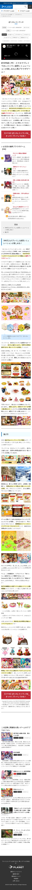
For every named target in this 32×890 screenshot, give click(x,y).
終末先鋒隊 (16, 752)
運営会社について (16, 876)
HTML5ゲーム (16, 37)
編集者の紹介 (16, 874)
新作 (15, 773)
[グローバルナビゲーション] (30, 7)
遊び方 (7, 232)
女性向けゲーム (24, 37)
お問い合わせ (16, 880)
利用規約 (16, 878)
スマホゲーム (27, 34)
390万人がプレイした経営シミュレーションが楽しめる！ (17, 229)
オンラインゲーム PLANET (6, 7)
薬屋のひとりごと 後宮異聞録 (21, 771)
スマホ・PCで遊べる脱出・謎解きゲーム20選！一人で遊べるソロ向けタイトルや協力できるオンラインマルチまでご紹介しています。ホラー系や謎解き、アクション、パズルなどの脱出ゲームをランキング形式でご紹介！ (16, 821)
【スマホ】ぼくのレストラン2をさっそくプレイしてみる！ (16, 134)
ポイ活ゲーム (11, 34)
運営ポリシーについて (16, 871)
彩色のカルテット (18, 789)
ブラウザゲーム (18, 34)
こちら (22, 706)
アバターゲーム (7, 37)
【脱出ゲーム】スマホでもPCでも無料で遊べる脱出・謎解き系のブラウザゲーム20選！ (22, 810)
